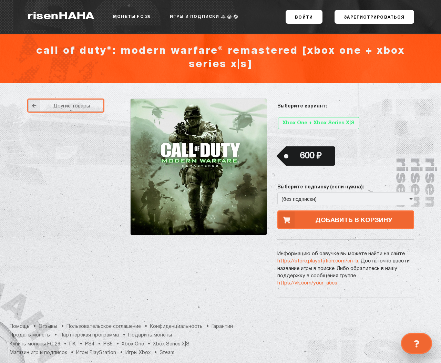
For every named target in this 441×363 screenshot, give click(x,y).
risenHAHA (60, 16)
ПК (72, 344)
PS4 (89, 344)
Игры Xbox (138, 353)
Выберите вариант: (302, 106)
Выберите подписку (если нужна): (320, 187)
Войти (304, 17)
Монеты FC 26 (132, 17)
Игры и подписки (195, 17)
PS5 (108, 344)
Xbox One (133, 344)
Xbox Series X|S (171, 344)
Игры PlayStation (96, 353)
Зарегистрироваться (374, 17)
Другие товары (71, 106)
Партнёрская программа (89, 335)
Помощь (20, 326)
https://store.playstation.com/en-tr (317, 261)
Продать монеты (30, 335)
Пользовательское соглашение (103, 326)
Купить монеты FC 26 (35, 344)
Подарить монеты (150, 335)
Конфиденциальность (176, 326)
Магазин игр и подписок (38, 353)
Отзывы (48, 326)
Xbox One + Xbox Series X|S (319, 123)
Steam (167, 353)
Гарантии (222, 326)
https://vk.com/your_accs (307, 283)
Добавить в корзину (353, 220)
